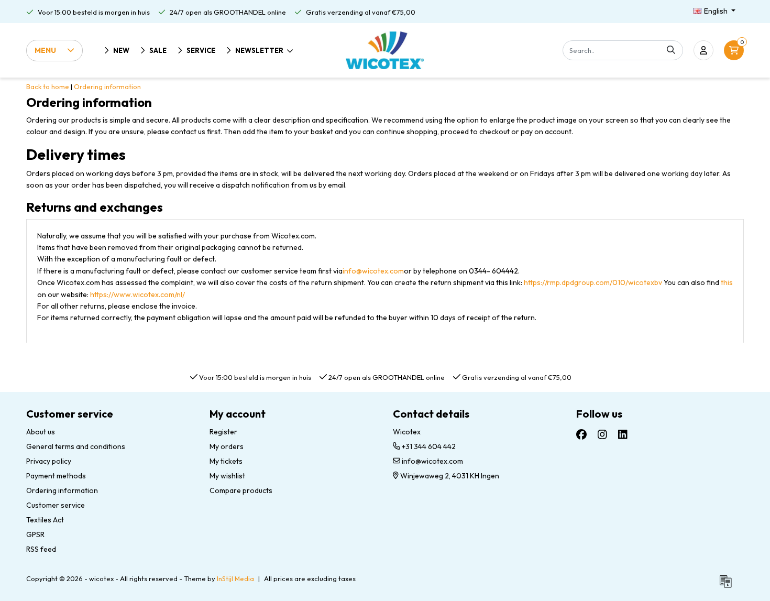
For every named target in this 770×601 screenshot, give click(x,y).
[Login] (703, 50)
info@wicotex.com (373, 271)
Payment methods (56, 475)
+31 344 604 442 (428, 446)
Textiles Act (45, 519)
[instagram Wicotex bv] (602, 434)
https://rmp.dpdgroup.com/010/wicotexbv (594, 282)
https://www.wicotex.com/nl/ (137, 294)
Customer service (55, 505)
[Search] (671, 50)
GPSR (35, 534)
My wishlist (227, 475)
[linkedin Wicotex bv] (623, 434)
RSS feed (41, 549)
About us (40, 431)
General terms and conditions (75, 446)
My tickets (226, 461)
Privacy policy (48, 461)
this (727, 282)
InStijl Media (235, 578)
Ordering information (107, 86)
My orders (227, 446)
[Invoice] (728, 586)
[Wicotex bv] (385, 50)
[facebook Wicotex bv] (581, 434)
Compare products (241, 490)
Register (223, 431)
